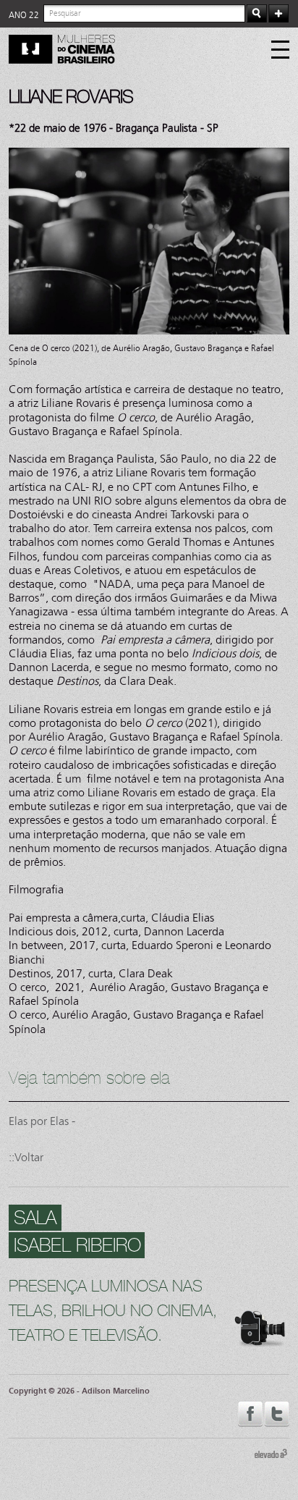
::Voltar (26, 1157)
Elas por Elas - (42, 1121)
